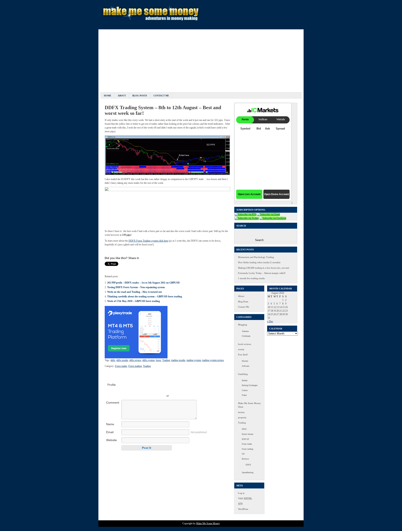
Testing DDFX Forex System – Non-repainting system (136, 287)
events (241, 349)
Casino (245, 390)
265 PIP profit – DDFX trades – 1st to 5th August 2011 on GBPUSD (143, 282)
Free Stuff (243, 354)
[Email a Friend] (115, 268)
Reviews (245, 459)
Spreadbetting (247, 472)
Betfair (244, 380)
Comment (112, 402)
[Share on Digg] (128, 268)
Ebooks (245, 361)
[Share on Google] (132, 268)
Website (111, 440)
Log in (241, 493)
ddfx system (148, 360)
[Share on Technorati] (154, 268)
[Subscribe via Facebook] (272, 218)
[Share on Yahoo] (146, 268)
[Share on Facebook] (106, 268)
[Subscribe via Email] (268, 214)
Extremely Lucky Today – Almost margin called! (262, 273)
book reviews (244, 344)
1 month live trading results (251, 278)
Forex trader (121, 366)
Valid (245, 498)
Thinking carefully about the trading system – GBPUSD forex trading (144, 296)
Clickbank (246, 336)
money (241, 412)
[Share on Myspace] (137, 268)
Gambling (243, 374)
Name (110, 424)
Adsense (245, 331)
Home (107, 95)
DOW (244, 429)
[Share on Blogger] (119, 268)
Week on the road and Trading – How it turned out (134, 291)
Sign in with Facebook (186, 389)
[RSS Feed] (159, 268)
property (242, 417)
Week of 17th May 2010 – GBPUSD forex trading (133, 301)
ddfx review (135, 360)
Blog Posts (139, 95)
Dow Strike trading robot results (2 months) (259, 262)
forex (158, 360)
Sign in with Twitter (149, 389)
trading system (194, 360)
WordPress (243, 509)
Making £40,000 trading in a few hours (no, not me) (263, 268)
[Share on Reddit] (150, 268)
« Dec (270, 321)
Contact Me (161, 95)
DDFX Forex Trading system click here (148, 240)
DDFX (248, 465)
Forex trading (135, 366)
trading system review (213, 360)
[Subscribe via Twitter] (246, 218)
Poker (244, 395)
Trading (166, 360)
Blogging (242, 324)
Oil (243, 454)
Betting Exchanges (250, 385)
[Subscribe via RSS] (245, 214)
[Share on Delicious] (124, 268)
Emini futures (247, 434)
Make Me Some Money (208, 523)
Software (245, 366)
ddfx (113, 360)
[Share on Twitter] (110, 268)
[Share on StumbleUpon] (141, 268)
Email (109, 432)
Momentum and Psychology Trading (256, 257)
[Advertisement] (201, 58)
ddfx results (122, 360)
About (122, 95)
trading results (178, 360)
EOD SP (245, 439)
